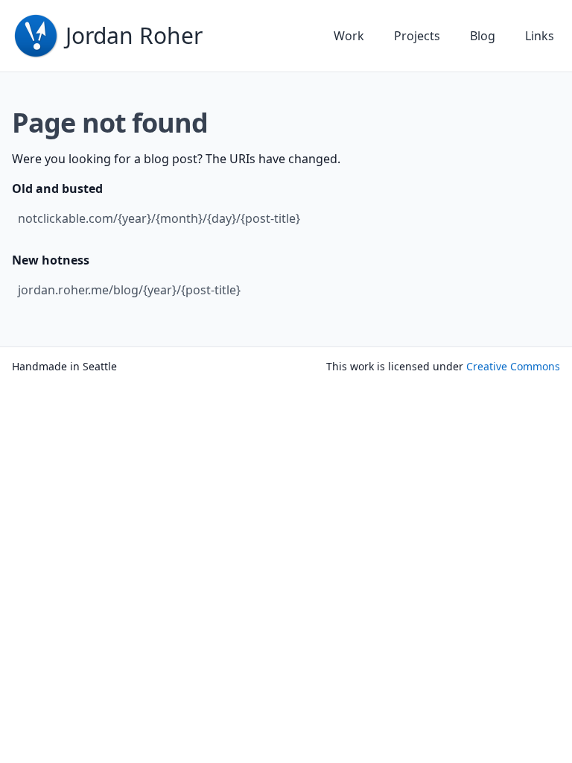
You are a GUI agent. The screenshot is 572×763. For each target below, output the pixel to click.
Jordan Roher (134, 35)
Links (539, 36)
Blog (482, 36)
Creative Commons (513, 366)
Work (349, 36)
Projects (417, 36)
